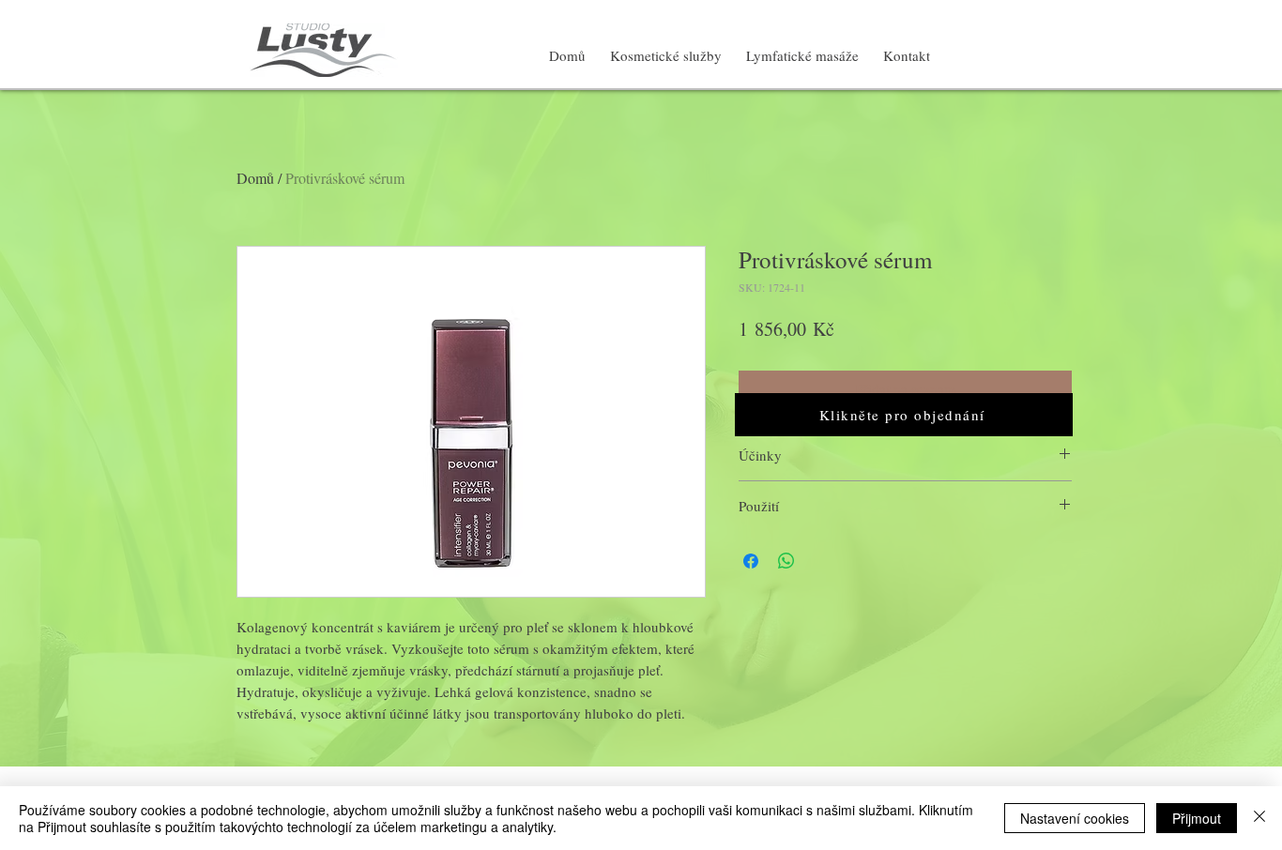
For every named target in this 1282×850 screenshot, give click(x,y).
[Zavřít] (1259, 818)
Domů (255, 178)
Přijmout (1196, 818)
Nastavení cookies (1074, 818)
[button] (904, 414)
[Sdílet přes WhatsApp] (786, 561)
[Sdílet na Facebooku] (751, 561)
